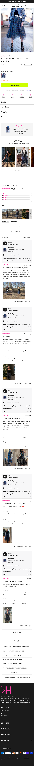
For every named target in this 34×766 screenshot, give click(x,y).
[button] (17, 56)
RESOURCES (6, 735)
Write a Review (18, 231)
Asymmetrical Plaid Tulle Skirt (16, 250)
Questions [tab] (14, 222)
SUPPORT (5, 723)
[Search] (5, 5)
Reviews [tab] (5, 222)
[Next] (31, 131)
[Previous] (3, 131)
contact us (27, 678)
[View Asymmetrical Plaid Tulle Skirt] (8, 129)
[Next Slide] (30, 214)
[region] (17, 214)
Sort (18, 237)
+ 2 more (23, 464)
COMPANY (5, 729)
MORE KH (5, 740)
